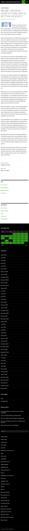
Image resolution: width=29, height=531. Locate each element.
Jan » (27, 245)
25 (26, 240)
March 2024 (4, 302)
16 (18, 238)
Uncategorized (5, 8)
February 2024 (4, 305)
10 (22, 236)
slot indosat (3, 445)
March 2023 (4, 335)
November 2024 (5, 280)
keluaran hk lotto (5, 514)
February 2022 (4, 371)
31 (22, 242)
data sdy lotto (4, 520)
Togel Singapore (4, 187)
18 (26, 238)
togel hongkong (4, 210)
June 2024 (3, 293)
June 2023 (3, 327)
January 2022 (4, 374)
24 (22, 240)
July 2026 (3, 257)
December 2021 (5, 377)
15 (14, 238)
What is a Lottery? (5, 169)
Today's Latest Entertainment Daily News (11, 2)
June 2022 (3, 360)
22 (14, 240)
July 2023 (3, 324)
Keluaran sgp (4, 184)
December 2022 (5, 344)
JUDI (2, 398)
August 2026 (4, 255)
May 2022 (3, 363)
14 (10, 238)
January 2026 (4, 274)
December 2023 (5, 310)
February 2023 (4, 338)
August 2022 (4, 355)
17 (22, 238)
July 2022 (3, 357)
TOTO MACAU (4, 219)
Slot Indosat (3, 193)
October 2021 (4, 382)
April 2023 (3, 332)
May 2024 (3, 296)
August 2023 (4, 321)
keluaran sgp (4, 208)
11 (26, 236)
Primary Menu (27, 2)
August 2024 (4, 288)
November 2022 (5, 346)
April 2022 (3, 366)
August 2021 (4, 388)
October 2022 (4, 349)
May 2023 (3, 330)
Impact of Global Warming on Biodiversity (11, 415)
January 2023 (4, 341)
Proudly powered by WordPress (7, 529)
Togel (2, 213)
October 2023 (4, 316)
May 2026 (3, 263)
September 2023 (5, 318)
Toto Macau (3, 216)
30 (18, 242)
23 (18, 240)
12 (2, 238)
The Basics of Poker (5, 164)
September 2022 (5, 352)
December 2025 (5, 277)
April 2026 (3, 266)
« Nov (2, 245)
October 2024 (4, 282)
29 (14, 242)
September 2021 (5, 385)
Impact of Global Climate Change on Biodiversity (12, 418)
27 (6, 242)
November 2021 (5, 380)
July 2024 (3, 291)
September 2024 (5, 285)
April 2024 (3, 299)
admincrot (13, 19)
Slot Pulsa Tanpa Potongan (7, 517)
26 (2, 242)
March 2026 (4, 268)
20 (6, 240)
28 (10, 242)
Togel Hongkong (5, 190)
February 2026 (4, 271)
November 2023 (5, 313)
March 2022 (4, 369)
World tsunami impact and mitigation (10, 425)
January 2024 (4, 307)
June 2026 (3, 260)
